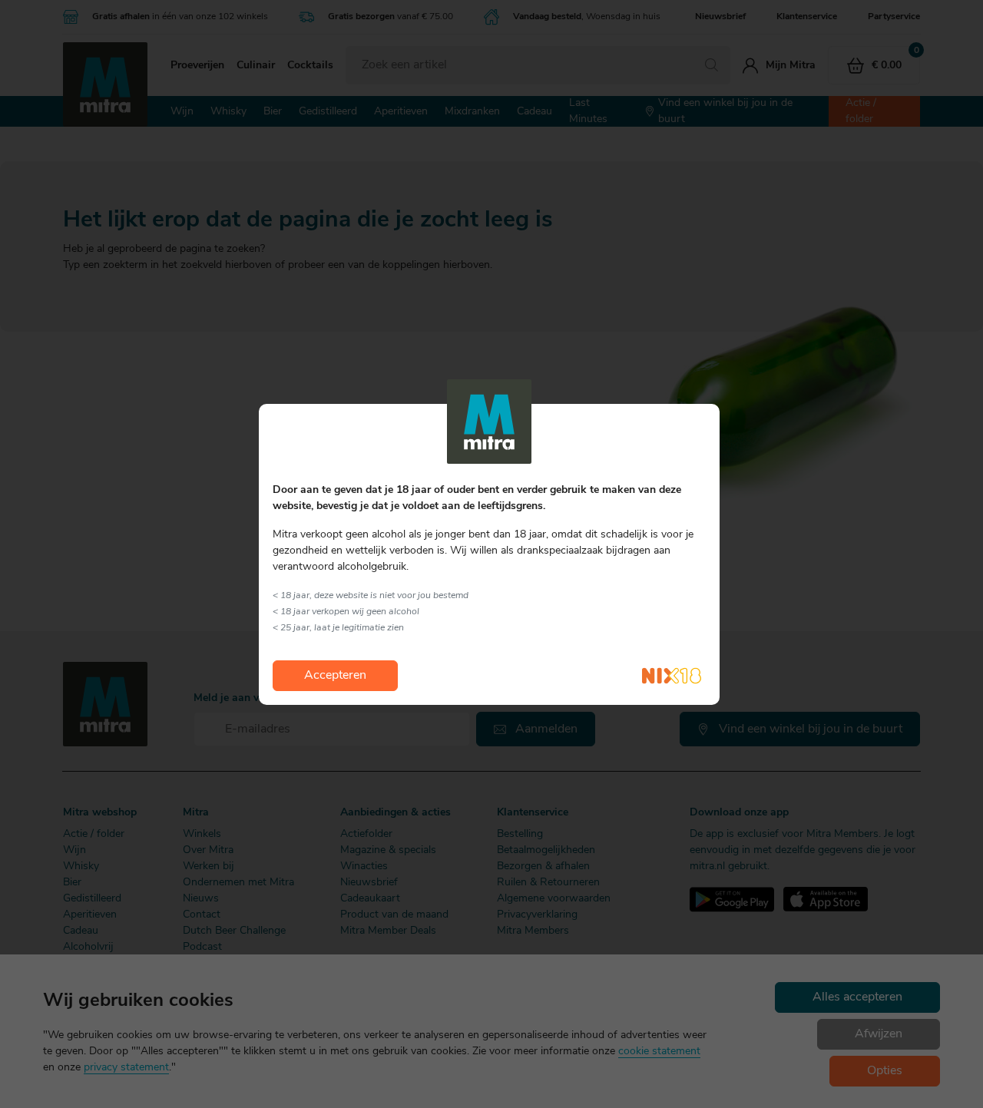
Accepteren (335, 676)
